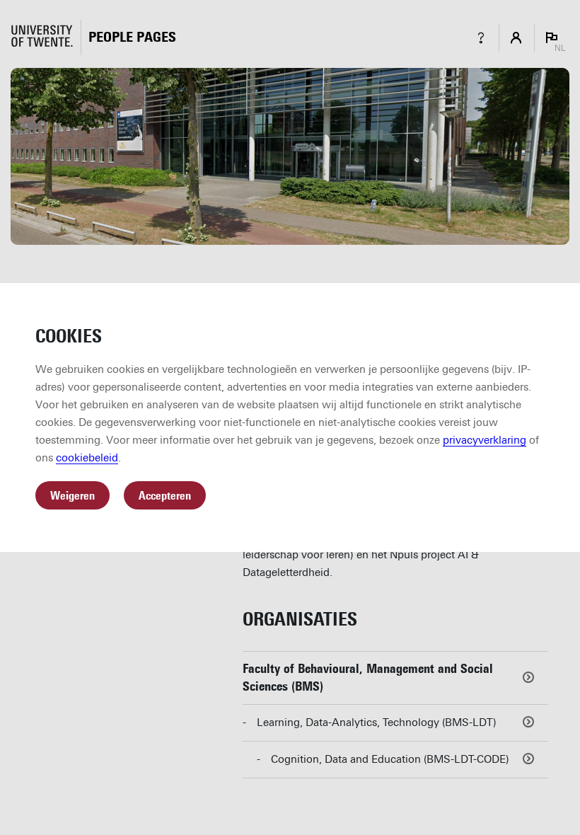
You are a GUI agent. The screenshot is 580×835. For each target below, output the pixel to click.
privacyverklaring (484, 440)
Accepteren (165, 495)
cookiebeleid (87, 457)
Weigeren (72, 495)
